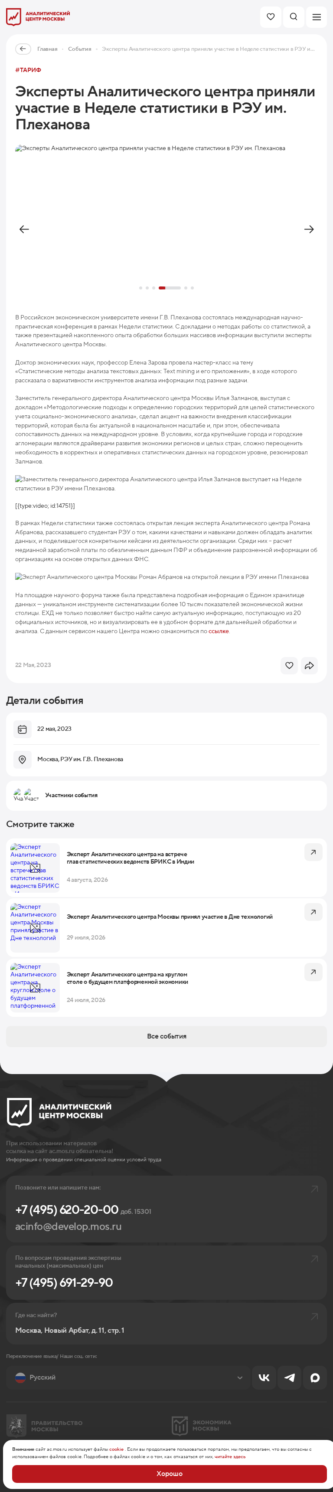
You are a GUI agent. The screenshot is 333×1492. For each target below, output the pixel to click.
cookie (116, 1449)
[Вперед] (308, 229)
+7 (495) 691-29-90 (64, 1283)
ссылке (219, 631)
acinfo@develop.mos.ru (68, 1226)
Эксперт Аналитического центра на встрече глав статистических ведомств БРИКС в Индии (130, 858)
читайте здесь (230, 1457)
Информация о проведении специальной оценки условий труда (83, 1160)
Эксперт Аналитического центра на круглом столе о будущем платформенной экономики (127, 978)
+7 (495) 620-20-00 (83, 1210)
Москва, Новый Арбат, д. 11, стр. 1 (69, 1330)
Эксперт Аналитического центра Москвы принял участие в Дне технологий (170, 917)
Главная (47, 49)
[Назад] (24, 229)
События (79, 49)
